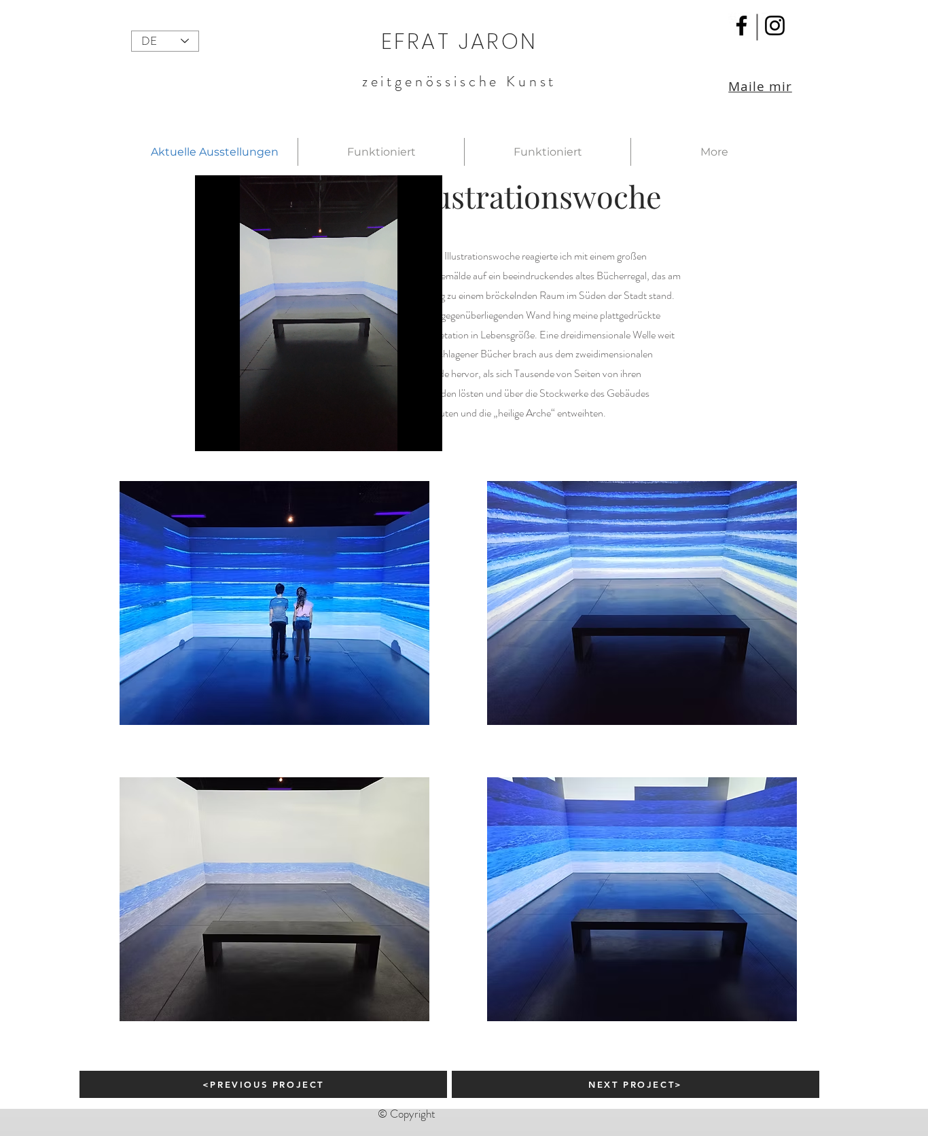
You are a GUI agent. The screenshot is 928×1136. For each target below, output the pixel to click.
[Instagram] (775, 25)
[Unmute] (236, 437)
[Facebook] (741, 25)
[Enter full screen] (424, 437)
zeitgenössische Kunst (459, 81)
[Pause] (212, 437)
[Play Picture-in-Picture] (401, 437)
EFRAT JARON (459, 41)
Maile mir (760, 86)
